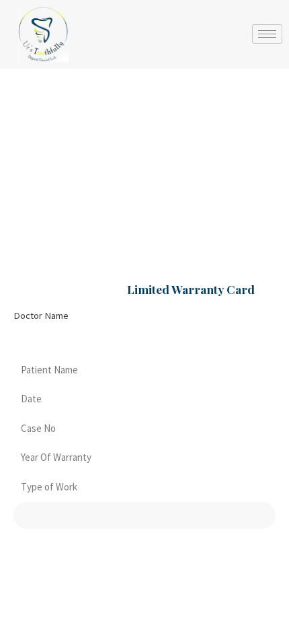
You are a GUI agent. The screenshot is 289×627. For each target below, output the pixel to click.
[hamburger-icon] (267, 34)
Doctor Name (41, 315)
